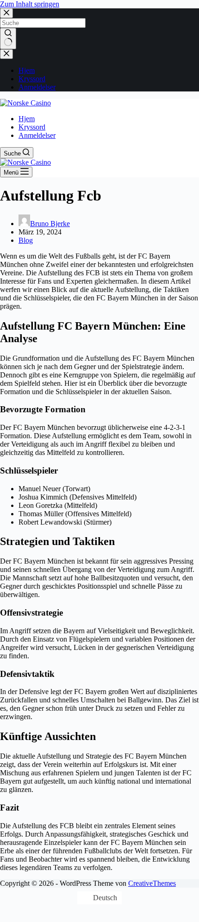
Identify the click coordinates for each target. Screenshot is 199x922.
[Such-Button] (8, 38)
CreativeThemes (152, 883)
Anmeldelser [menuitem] (37, 87)
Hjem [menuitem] (27, 70)
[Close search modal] (6, 13)
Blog (26, 240)
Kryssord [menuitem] (32, 79)
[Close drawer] (6, 54)
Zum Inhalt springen (29, 4)
